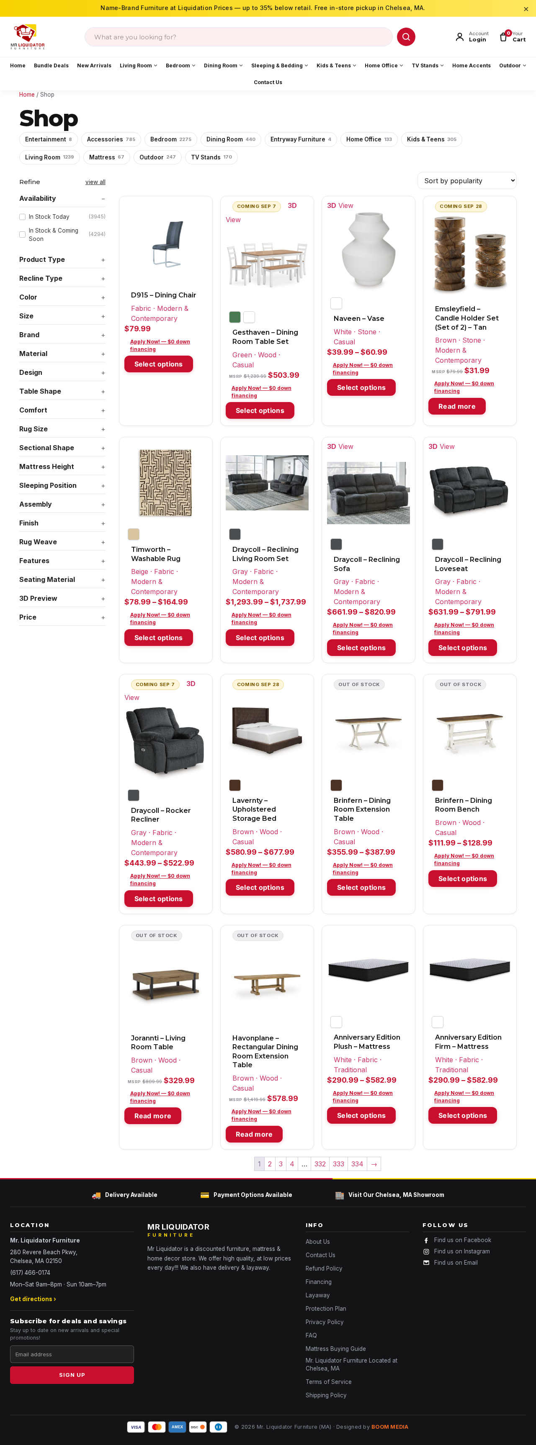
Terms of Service (329, 1381)
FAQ (311, 1335)
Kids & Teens (334, 65)
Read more (457, 406)
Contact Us (268, 82)
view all (95, 182)
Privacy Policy (325, 1322)
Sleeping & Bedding (277, 65)
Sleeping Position (48, 485)
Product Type (42, 259)
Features (34, 560)
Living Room (136, 65)
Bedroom (178, 65)
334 (357, 1164)
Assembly (35, 504)
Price (27, 617)
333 (338, 1164)
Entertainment (48, 139)
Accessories (111, 139)
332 (320, 1164)
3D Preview (38, 598)
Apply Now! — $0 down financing (160, 345)
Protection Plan (326, 1308)
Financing (319, 1281)
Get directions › (33, 1299)
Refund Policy (324, 1268)
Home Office (381, 65)
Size (26, 316)
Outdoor (510, 65)
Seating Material (47, 579)
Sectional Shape (46, 447)
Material (33, 353)
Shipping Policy (326, 1395)
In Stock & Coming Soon (67, 234)
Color (28, 297)
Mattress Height (46, 466)
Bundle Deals (51, 65)
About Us (318, 1241)
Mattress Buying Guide (336, 1348)
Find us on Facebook (462, 1240)
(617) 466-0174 (30, 1272)
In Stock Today (67, 216)
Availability (37, 198)
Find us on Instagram (462, 1251)
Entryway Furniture (301, 139)
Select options (158, 364)
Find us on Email (456, 1262)
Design (30, 372)
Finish (29, 523)
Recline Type (40, 278)
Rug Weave (38, 542)
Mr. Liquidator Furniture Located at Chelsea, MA (351, 1364)
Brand (29, 335)
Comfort (33, 410)
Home (18, 65)
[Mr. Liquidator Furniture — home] (27, 36)
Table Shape (40, 391)
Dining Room (220, 65)
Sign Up (72, 1374)
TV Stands (425, 65)
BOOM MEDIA (390, 1427)
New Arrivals (94, 65)
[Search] (406, 37)
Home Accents (471, 65)
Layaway (318, 1295)
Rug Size (33, 429)
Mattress (106, 157)
